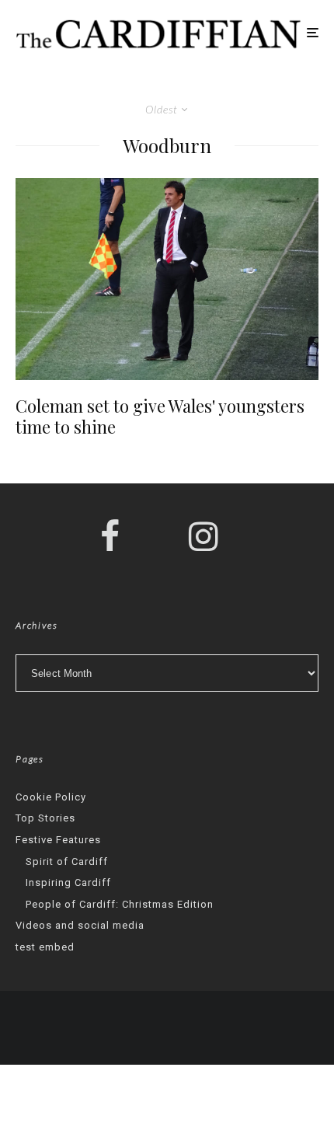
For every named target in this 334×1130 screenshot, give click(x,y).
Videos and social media (80, 925)
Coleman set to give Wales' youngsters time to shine (160, 416)
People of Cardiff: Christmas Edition (120, 904)
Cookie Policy (51, 797)
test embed (45, 947)
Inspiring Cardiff (68, 882)
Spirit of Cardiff (67, 861)
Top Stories (45, 818)
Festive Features (58, 840)
